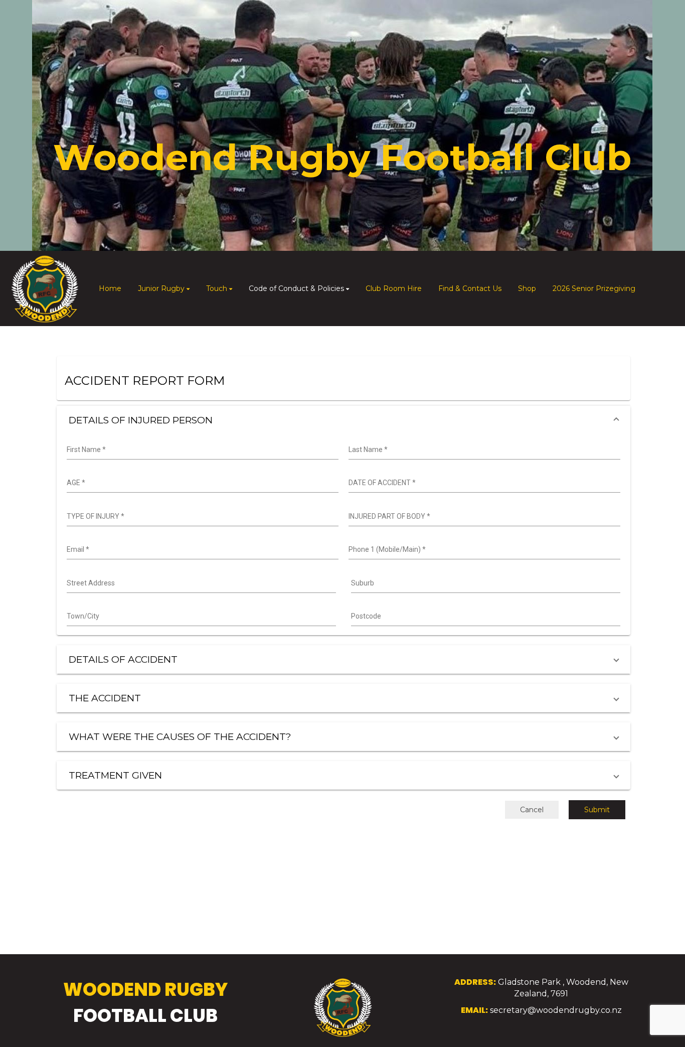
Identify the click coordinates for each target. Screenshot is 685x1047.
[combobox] (201, 450)
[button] (343, 420)
